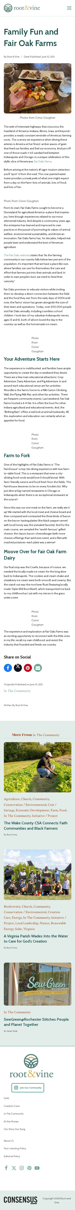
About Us (9, 1140)
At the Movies (11, 1121)
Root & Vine (13, 56)
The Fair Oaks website (17, 255)
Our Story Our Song (14, 1129)
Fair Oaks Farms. (43, 161)
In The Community (17, 691)
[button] (69, 8)
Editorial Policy (12, 1156)
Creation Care (12, 1105)
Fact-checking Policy (15, 1148)
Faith (6, 1098)
